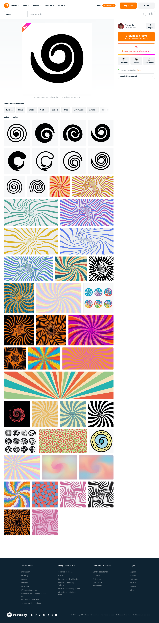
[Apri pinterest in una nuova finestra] (44, 615)
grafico (43, 110)
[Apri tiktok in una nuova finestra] (48, 615)
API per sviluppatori (29, 590)
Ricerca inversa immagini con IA (33, 595)
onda (65, 110)
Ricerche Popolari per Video (67, 593)
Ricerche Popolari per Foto (69, 588)
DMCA (60, 575)
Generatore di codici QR (31, 603)
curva (20, 110)
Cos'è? (139, 70)
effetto (32, 110)
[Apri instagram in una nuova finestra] (36, 615)
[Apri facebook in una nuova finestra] (32, 615)
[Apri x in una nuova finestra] (52, 615)
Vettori (14, 5)
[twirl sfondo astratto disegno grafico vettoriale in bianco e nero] (100, 414)
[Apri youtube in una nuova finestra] (56, 615)
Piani (99, 5)
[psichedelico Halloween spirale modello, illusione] (19, 330)
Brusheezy (25, 572)
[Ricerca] (144, 14)
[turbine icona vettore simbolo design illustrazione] (45, 161)
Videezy (24, 579)
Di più (60, 5)
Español (133, 575)
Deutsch (133, 583)
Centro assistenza (100, 572)
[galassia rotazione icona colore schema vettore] (101, 441)
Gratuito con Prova (136, 37)
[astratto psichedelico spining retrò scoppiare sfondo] (44, 358)
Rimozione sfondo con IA (31, 599)
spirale (55, 110)
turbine (9, 110)
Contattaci (97, 575)
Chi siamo (97, 579)
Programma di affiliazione (69, 579)
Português (134, 579)
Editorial (48, 5)
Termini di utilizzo (107, 615)
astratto (93, 110)
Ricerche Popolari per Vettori (67, 584)
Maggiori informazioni (128, 76)
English (133, 572)
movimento (79, 110)
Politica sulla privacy (123, 615)
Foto (25, 5)
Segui (150, 28)
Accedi (146, 5)
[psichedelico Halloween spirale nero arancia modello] (51, 330)
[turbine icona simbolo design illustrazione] (17, 133)
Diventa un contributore (98, 584)
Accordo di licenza (66, 572)
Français (133, 586)
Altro (132, 590)
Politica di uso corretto (141, 615)
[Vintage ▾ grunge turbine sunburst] (19, 298)
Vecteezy (24, 575)
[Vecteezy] (6, 5)
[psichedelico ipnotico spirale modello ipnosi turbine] (101, 269)
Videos (36, 5)
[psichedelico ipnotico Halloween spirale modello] (17, 522)
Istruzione (25, 586)
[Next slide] (110, 110)
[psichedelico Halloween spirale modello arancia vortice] (15, 358)
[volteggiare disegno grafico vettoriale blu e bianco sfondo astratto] (73, 414)
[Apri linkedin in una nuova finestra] (40, 615)
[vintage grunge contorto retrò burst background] (71, 269)
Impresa (24, 583)
